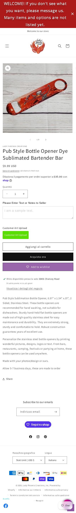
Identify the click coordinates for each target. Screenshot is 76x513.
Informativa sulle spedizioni (56, 495)
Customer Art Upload (15, 234)
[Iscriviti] (56, 412)
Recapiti (40, 500)
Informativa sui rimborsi (29, 490)
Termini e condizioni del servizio (25, 495)
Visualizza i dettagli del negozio (25, 288)
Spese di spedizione (11, 171)
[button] (7, 46)
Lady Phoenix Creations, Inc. (36, 485)
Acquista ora (38, 256)
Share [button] (9, 378)
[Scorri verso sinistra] (30, 140)
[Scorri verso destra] (46, 140)
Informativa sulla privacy (56, 490)
